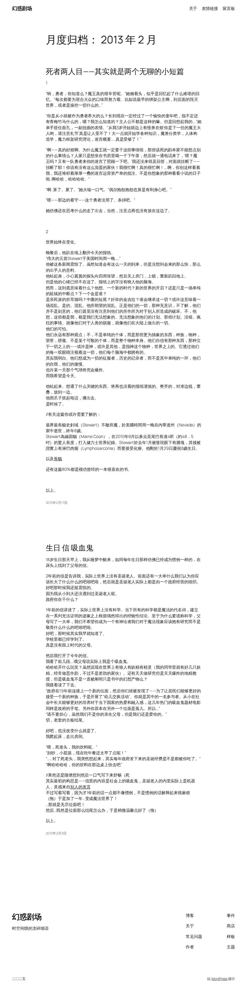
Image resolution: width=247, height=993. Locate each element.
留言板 (229, 8)
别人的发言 (80, 787)
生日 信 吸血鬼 (69, 547)
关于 (193, 8)
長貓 (58, 458)
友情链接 (210, 8)
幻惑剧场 (22, 8)
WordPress (219, 978)
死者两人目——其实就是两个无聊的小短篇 (115, 71)
